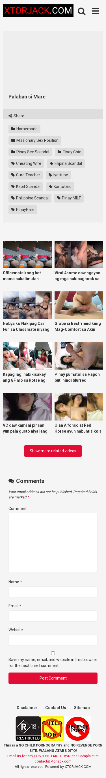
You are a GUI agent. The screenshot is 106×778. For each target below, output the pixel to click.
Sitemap (82, 707)
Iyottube (60, 175)
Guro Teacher (27, 175)
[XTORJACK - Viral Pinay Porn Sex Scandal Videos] (38, 11)
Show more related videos (53, 451)
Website (15, 630)
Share (18, 116)
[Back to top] (95, 766)
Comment (17, 508)
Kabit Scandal (27, 186)
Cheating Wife (28, 163)
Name (15, 582)
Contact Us (55, 707)
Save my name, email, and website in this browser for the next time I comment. (52, 662)
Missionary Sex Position (37, 140)
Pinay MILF (71, 198)
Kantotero (62, 186)
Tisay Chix (71, 152)
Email (14, 606)
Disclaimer (27, 707)
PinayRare (24, 209)
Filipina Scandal (68, 163)
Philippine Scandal (32, 198)
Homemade (27, 129)
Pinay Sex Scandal (32, 152)
